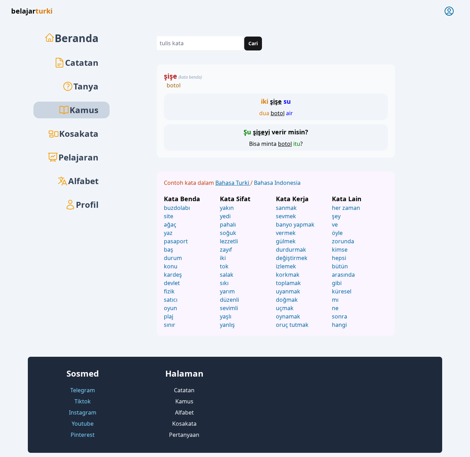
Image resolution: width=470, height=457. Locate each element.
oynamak (288, 316)
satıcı (170, 300)
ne (335, 308)
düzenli (229, 300)
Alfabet (83, 181)
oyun (170, 308)
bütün (340, 266)
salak (226, 274)
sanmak (286, 208)
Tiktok (82, 401)
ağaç (170, 224)
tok (224, 266)
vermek (286, 233)
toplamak (288, 283)
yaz (168, 233)
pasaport (176, 241)
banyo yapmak (295, 224)
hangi (339, 325)
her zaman (346, 208)
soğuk (228, 233)
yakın (227, 208)
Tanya (85, 86)
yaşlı (225, 316)
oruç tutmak (292, 325)
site (168, 216)
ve (335, 224)
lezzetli (229, 241)
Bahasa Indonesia (277, 183)
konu (170, 266)
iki (223, 258)
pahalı (228, 224)
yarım (227, 291)
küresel (341, 291)
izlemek (286, 266)
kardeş (173, 274)
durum (173, 258)
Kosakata (78, 133)
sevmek (286, 216)
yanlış (227, 325)
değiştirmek (292, 258)
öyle (337, 233)
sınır (169, 325)
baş (168, 249)
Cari (253, 43)
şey (336, 216)
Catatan (81, 62)
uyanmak (288, 291)
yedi (225, 216)
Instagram (82, 412)
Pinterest (83, 435)
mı (335, 300)
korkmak (288, 274)
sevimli (229, 308)
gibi (337, 283)
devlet (172, 283)
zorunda (343, 241)
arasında (343, 274)
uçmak (285, 308)
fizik (169, 291)
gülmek (286, 241)
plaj (168, 316)
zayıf (226, 249)
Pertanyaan (184, 435)
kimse (340, 249)
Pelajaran (78, 157)
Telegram (82, 390)
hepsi (339, 258)
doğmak (287, 300)
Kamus (184, 401)
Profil (87, 204)
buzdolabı (177, 208)
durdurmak (291, 249)
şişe (170, 76)
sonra (339, 316)
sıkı (224, 283)
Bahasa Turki (232, 183)
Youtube (83, 423)
